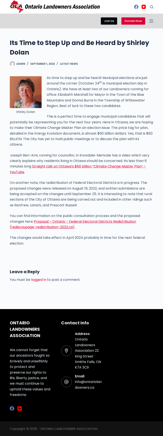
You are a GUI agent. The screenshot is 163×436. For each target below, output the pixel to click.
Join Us (109, 21)
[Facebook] (136, 7)
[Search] (151, 6)
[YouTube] (144, 7)
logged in (38, 279)
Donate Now (133, 21)
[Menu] (151, 21)
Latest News (69, 64)
